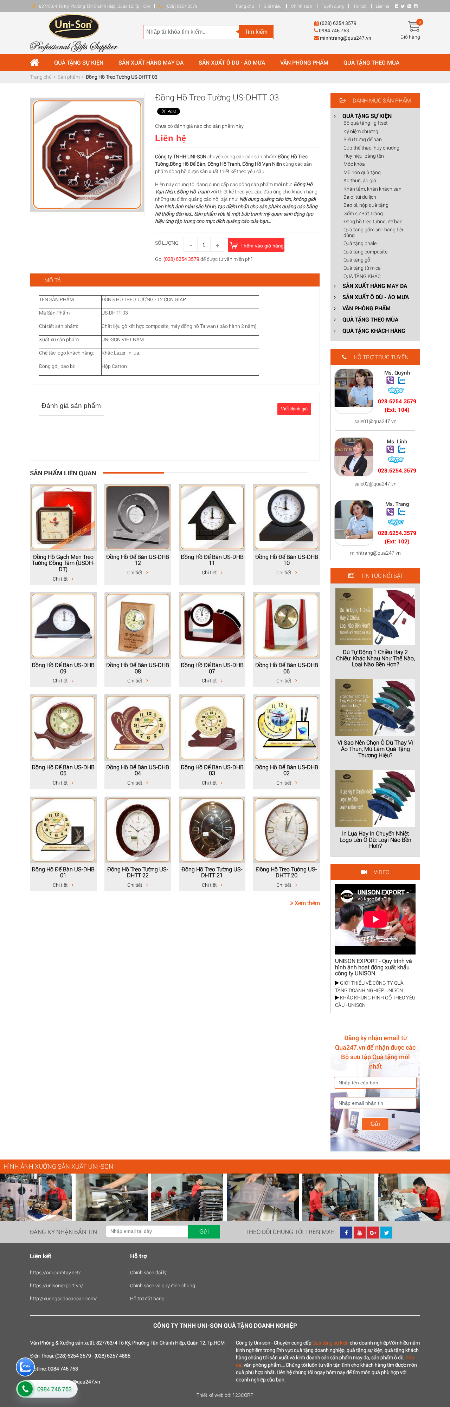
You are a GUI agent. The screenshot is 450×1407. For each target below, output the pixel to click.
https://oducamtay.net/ (55, 1272)
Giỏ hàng (410, 36)
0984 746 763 (54, 1389)
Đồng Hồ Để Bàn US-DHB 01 (63, 872)
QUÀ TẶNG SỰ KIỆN (78, 62)
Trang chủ (244, 6)
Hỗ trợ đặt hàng (147, 1298)
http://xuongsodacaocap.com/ (63, 1298)
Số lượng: (167, 242)
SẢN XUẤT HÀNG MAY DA (151, 62)
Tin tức (359, 6)
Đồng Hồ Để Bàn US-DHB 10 (286, 560)
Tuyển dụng (333, 6)
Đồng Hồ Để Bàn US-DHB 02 (286, 770)
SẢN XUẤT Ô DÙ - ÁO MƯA (232, 62)
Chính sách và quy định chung (162, 1285)
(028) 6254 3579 (181, 259)
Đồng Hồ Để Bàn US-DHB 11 (212, 560)
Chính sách (301, 6)
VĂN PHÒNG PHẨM (304, 62)
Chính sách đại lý (148, 1272)
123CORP (242, 1395)
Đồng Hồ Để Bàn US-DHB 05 (63, 770)
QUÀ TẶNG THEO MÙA (371, 62)
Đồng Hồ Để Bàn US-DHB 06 (286, 668)
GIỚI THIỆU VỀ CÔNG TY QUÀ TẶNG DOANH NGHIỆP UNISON (369, 986)
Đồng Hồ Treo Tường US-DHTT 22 (137, 872)
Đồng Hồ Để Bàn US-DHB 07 (212, 668)
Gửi (375, 1124)
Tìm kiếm (256, 31)
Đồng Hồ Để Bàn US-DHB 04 (137, 770)
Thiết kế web (210, 1395)
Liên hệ (382, 6)
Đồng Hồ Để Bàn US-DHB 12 (137, 560)
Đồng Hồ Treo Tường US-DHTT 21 (212, 872)
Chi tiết (61, 578)
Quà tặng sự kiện (331, 1342)
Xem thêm (306, 902)
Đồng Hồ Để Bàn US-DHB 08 (137, 668)
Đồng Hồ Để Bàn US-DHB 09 (63, 668)
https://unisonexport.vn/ (56, 1285)
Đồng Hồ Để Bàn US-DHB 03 (212, 770)
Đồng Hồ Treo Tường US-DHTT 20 (286, 872)
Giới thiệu (273, 6)
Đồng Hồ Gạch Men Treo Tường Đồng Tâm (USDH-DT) (63, 563)
